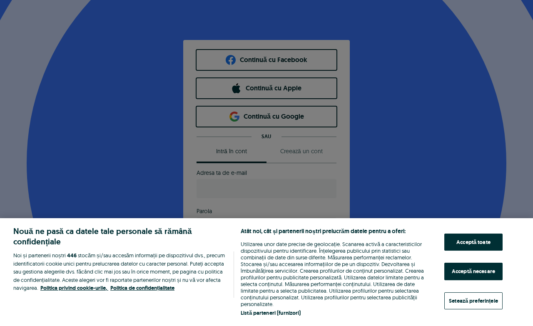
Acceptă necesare (473, 271)
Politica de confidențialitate (142, 287)
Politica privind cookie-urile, (74, 287)
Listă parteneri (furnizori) (271, 312)
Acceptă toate (473, 242)
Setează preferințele (473, 300)
